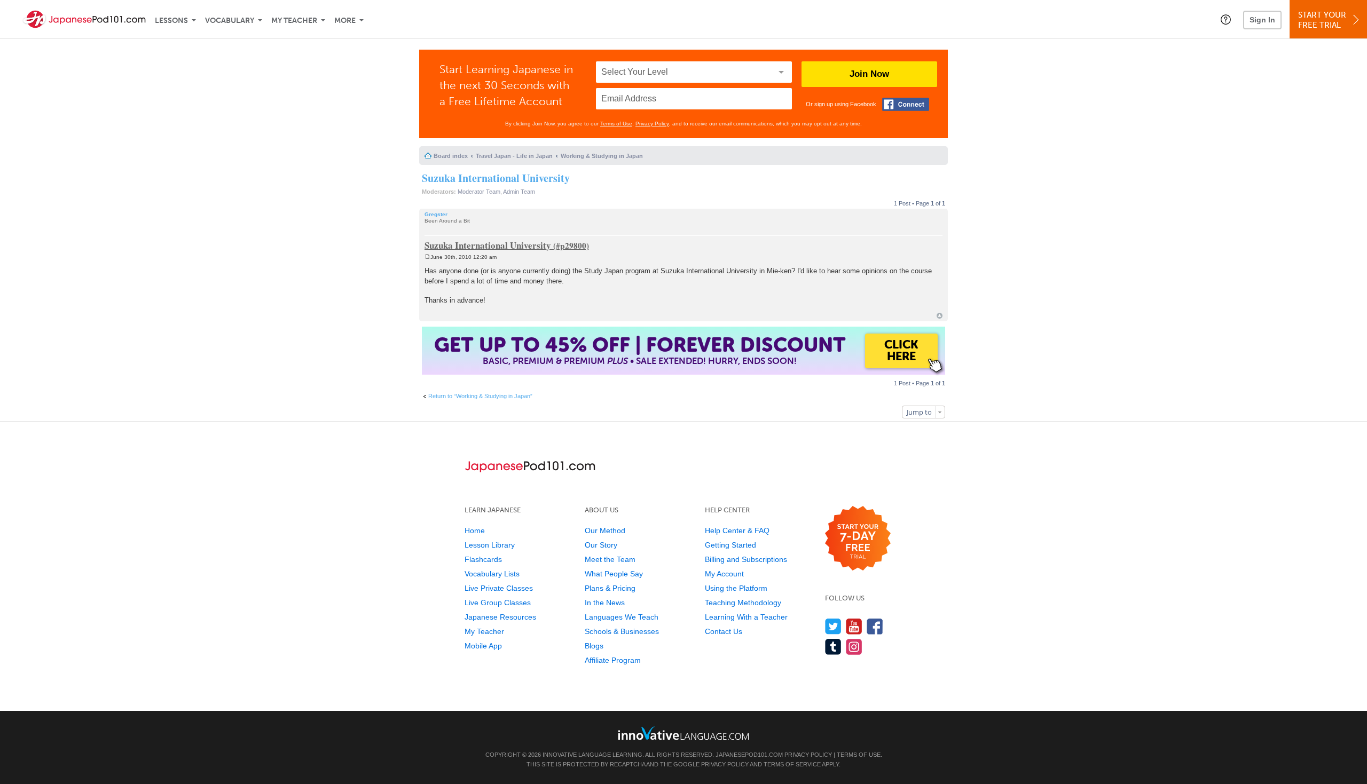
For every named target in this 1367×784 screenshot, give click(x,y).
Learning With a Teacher (746, 617)
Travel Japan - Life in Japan (514, 156)
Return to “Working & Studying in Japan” (480, 396)
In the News (605, 602)
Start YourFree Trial (1322, 20)
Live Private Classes (499, 588)
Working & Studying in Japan (602, 156)
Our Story (601, 545)
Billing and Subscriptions (746, 559)
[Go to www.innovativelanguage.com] (683, 733)
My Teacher (294, 20)
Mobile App (483, 646)
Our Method (605, 530)
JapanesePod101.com (749, 754)
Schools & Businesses (622, 631)
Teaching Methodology (743, 602)
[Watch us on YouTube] (854, 626)
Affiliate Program (613, 660)
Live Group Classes (498, 602)
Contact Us (723, 631)
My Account (724, 573)
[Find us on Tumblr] (833, 646)
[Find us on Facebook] (875, 626)
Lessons (171, 20)
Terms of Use (616, 123)
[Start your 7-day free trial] (858, 539)
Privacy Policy (652, 123)
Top (939, 316)
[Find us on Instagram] (854, 646)
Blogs (594, 646)
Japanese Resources (500, 617)
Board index (451, 156)
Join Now (869, 74)
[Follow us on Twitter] (833, 626)
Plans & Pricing (610, 588)
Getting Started (730, 545)
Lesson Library (490, 545)
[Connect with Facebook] (905, 104)
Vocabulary (229, 20)
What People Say (614, 573)
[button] (1226, 19)
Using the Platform (736, 588)
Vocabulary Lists (492, 573)
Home (475, 530)
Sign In (1262, 19)
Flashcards (483, 559)
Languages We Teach (621, 617)
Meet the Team (610, 559)
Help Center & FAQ (737, 530)
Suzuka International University (496, 178)
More (345, 20)
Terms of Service (792, 764)
